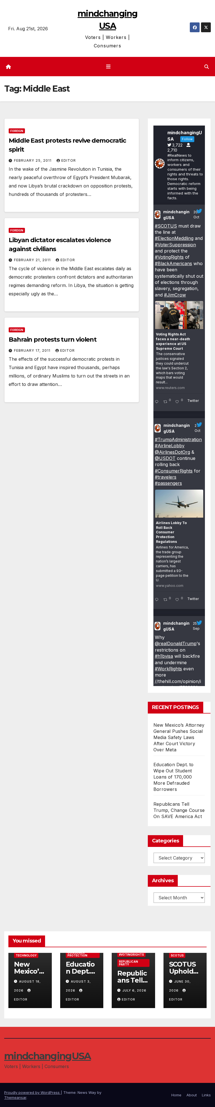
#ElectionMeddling (174, 238)
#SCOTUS (166, 226)
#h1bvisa (164, 656)
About (191, 1095)
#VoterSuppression (175, 244)
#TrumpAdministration (178, 439)
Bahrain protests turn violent (53, 339)
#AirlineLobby (169, 445)
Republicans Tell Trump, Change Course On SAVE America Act (179, 810)
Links (206, 1095)
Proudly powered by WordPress (32, 1092)
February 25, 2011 (33, 160)
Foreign (16, 131)
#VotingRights (169, 257)
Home (176, 1095)
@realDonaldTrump (176, 643)
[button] (206, 67)
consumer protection (77, 954)
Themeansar (15, 1097)
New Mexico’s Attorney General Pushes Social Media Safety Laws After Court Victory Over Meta (178, 737)
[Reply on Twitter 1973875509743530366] (157, 600)
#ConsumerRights (174, 471)
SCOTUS (177, 955)
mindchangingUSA (176, 214)
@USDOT (165, 458)
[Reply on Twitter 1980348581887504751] (157, 402)
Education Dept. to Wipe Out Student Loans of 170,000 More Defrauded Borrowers (173, 777)
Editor (68, 160)
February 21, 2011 (33, 260)
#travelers (165, 477)
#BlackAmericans (173, 263)
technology (26, 955)
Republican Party (128, 963)
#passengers (168, 483)
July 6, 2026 (134, 990)
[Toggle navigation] (108, 66)
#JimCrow (175, 295)
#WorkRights (168, 668)
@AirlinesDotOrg (172, 452)
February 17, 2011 (33, 350)
